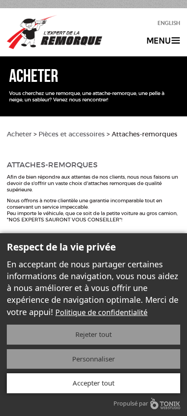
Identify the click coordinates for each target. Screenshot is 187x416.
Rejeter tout (93, 334)
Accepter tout (93, 382)
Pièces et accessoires (72, 134)
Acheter (19, 134)
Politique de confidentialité (101, 312)
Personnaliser (93, 358)
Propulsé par (130, 403)
